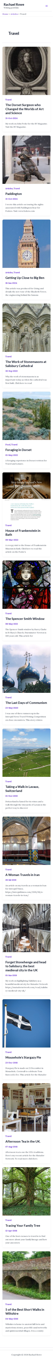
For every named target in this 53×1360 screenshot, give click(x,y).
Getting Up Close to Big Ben (24, 278)
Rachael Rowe (14, 4)
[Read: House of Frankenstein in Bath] (26, 496)
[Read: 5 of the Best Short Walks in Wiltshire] (26, 1275)
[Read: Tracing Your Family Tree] (26, 1191)
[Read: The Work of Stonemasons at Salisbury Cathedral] (26, 327)
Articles (9, 188)
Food (7, 444)
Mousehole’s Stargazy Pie (23, 1057)
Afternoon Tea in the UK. (22, 1141)
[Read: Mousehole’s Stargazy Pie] (26, 1023)
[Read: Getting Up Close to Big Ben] (26, 243)
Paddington (13, 194)
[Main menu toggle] (46, 6)
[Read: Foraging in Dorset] (26, 415)
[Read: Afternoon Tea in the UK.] (26, 1107)
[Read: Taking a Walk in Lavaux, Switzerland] (26, 752)
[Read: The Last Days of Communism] (26, 668)
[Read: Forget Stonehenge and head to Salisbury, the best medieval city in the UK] (26, 927)
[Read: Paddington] (26, 159)
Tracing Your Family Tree (22, 1225)
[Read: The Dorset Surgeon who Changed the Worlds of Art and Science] (26, 70)
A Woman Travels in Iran (22, 875)
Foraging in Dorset (18, 450)
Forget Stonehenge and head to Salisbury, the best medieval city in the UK (25, 966)
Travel (8, 99)
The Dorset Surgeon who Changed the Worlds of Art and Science (24, 109)
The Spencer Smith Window (24, 618)
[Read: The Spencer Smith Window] (26, 584)
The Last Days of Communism (26, 702)
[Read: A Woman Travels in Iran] (26, 840)
